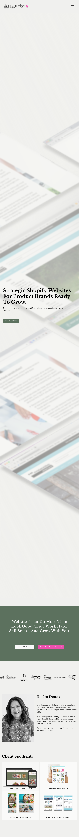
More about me (45, 741)
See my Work (11, 321)
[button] (73, 6)
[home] (29, 6)
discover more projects (16, 829)
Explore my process (24, 647)
